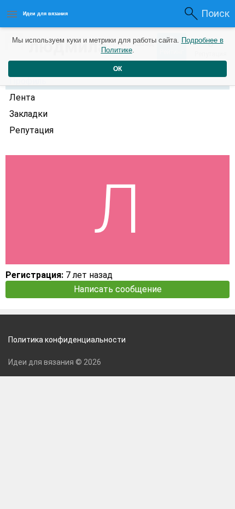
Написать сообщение (118, 289)
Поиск (215, 13)
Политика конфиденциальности (67, 339)
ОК (117, 69)
